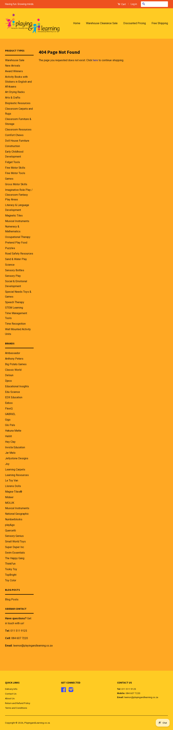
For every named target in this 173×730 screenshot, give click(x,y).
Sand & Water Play (16, 259)
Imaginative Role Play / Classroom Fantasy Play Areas (19, 194)
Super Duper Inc (14, 547)
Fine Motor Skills (15, 167)
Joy (7, 464)
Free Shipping (160, 23)
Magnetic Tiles (14, 215)
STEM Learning (14, 307)
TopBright (10, 574)
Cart (123, 4)
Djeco (8, 380)
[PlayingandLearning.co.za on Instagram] (71, 690)
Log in (134, 4)
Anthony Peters (14, 358)
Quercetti (10, 530)
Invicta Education (15, 447)
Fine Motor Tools (15, 173)
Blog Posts (11, 599)
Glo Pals (10, 425)
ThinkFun (10, 563)
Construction (12, 146)
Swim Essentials (15, 552)
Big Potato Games (16, 364)
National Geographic (17, 513)
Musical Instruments (17, 221)
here (95, 60)
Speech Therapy (14, 302)
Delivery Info (11, 689)
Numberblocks (13, 519)
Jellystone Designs (16, 458)
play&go (10, 525)
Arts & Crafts (12, 97)
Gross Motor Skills (16, 184)
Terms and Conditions (16, 708)
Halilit (8, 436)
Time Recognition (15, 323)
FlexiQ (9, 408)
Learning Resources (17, 475)
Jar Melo (10, 452)
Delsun (9, 375)
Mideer (9, 497)
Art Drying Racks (15, 92)
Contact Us (10, 693)
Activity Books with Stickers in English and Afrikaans (18, 81)
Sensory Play (13, 275)
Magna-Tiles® (13, 491)
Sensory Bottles (14, 270)
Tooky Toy (11, 569)
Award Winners (14, 71)
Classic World (13, 369)
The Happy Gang (14, 558)
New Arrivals (12, 65)
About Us (10, 698)
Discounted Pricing (134, 23)
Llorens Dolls (13, 486)
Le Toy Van (11, 480)
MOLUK (9, 502)
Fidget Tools (12, 162)
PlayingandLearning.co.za (37, 722)
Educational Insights (17, 386)
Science (10, 264)
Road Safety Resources (19, 253)
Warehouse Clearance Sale (102, 23)
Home (76, 23)
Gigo (7, 419)
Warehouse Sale (14, 60)
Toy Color (10, 580)
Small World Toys (15, 541)
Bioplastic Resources (17, 103)
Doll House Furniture (17, 140)
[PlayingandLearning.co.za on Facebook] (63, 690)
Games (9, 178)
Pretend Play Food (16, 242)
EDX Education (13, 397)
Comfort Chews (14, 135)
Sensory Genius (14, 536)
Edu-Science (12, 392)
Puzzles (10, 248)
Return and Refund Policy (17, 703)
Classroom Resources (18, 129)
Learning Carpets (15, 469)
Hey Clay (10, 441)
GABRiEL (10, 414)
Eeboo (9, 403)
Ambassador (12, 353)
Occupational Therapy (17, 237)
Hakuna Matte (13, 430)
